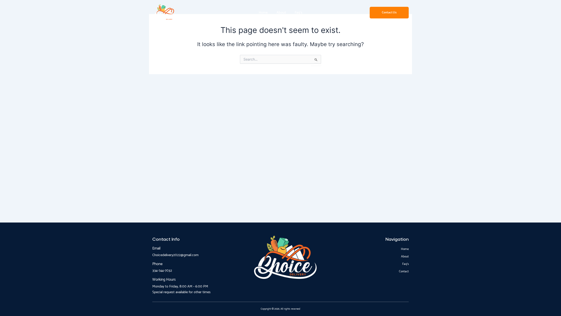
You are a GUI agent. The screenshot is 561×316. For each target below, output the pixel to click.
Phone (157, 264)
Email (156, 248)
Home (263, 13)
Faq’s (298, 13)
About (281, 13)
